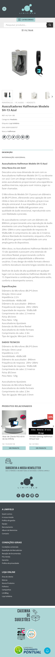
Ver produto (14, 448)
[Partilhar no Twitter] (13, 137)
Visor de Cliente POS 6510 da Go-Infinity (13, 437)
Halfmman (11, 131)
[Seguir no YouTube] (37, 495)
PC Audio (19, 102)
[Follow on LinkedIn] (32, 495)
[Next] (49, 63)
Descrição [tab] (7, 152)
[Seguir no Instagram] (23, 495)
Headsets (30, 102)
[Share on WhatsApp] (4, 137)
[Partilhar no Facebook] (9, 137)
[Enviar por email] (18, 137)
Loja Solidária (14, 123)
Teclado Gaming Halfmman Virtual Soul (41, 437)
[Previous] (6, 63)
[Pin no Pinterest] (23, 137)
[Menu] (4, 9)
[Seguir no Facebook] (18, 495)
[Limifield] (27, 9)
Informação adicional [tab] (13, 157)
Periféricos (7, 102)
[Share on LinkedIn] (27, 137)
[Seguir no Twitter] (27, 495)
